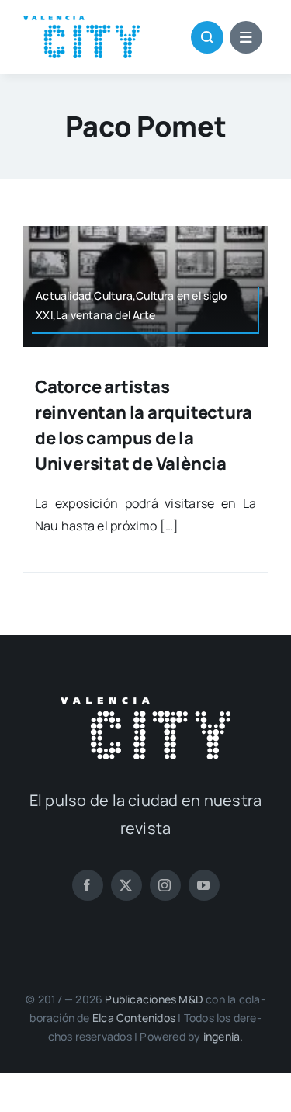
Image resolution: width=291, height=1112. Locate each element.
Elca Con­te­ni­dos (133, 1017)
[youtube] (204, 885)
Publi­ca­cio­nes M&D (154, 999)
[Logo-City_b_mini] (145, 703)
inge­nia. (223, 1036)
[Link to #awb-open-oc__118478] (207, 37)
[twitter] (126, 885)
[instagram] (165, 885)
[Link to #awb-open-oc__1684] (246, 37)
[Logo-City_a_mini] (81, 21)
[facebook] (87, 885)
